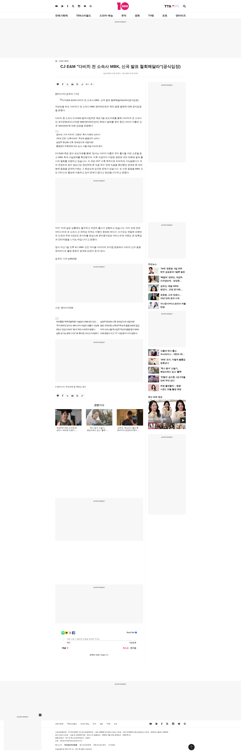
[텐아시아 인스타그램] (79, 6)
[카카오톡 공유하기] (57, 84)
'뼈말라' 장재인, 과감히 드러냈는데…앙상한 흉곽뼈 (171, 280)
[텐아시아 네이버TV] (62, 6)
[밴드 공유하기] (77, 84)
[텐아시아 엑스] (73, 6)
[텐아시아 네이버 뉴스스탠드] (85, 6)
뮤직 (123, 15)
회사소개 (58, 745)
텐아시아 (68, 749)
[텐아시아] (123, 6)
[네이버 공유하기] (72, 84)
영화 (137, 15)
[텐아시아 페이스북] (67, 6)
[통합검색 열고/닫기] (184, 6)
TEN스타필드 (83, 15)
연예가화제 (61, 15)
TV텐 (151, 15)
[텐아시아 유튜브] (56, 6)
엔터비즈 (181, 15)
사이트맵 (111, 745)
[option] (167, 411)
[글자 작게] (92, 84)
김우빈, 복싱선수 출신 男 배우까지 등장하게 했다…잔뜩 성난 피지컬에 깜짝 (128, 430)
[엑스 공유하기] (67, 84)
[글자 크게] (87, 84)
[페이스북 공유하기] (62, 84)
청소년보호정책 (85, 745)
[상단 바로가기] (191, 747)
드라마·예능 (106, 15)
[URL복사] (82, 84)
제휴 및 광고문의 (99, 745)
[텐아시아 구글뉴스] (91, 6)
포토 (164, 15)
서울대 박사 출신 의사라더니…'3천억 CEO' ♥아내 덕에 (172, 354)
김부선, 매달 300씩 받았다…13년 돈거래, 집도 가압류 (170, 289)
